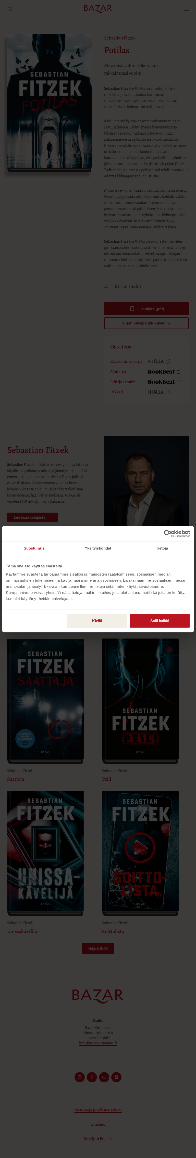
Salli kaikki (159, 620)
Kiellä (97, 620)
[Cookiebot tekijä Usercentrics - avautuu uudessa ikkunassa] (167, 533)
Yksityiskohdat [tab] (98, 548)
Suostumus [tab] (34, 548)
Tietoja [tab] (162, 548)
